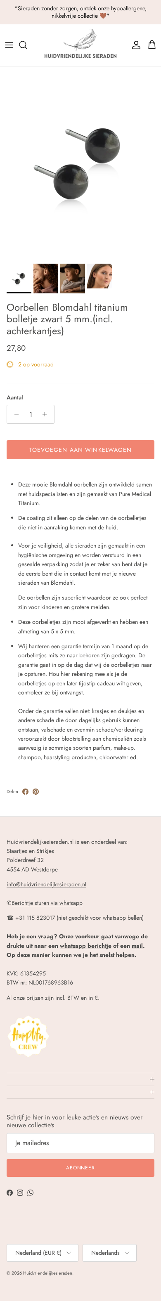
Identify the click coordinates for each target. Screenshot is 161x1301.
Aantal (15, 397)
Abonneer (80, 1167)
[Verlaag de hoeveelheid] (14, 414)
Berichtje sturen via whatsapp (47, 903)
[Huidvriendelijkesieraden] (80, 45)
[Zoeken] (27, 45)
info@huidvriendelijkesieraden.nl (46, 884)
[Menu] (9, 45)
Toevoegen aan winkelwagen (80, 450)
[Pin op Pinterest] (36, 792)
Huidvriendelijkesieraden (47, 1273)
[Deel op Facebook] (25, 792)
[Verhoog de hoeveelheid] (47, 414)
